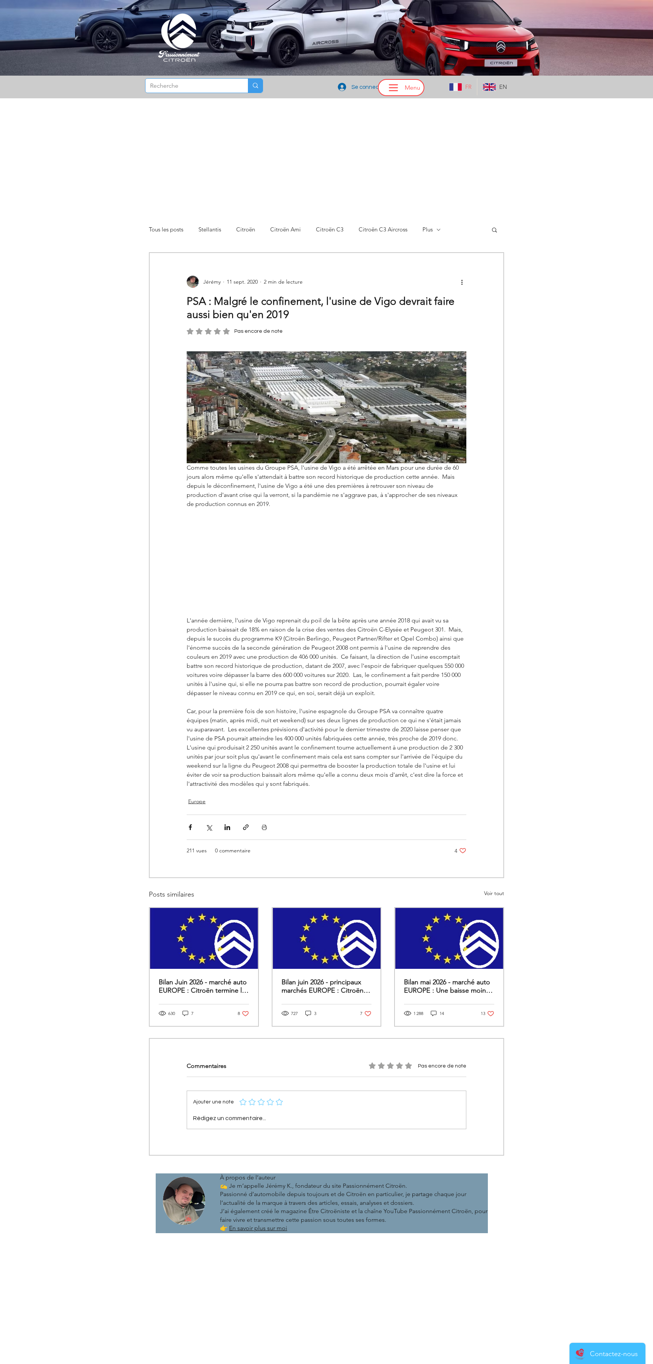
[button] (326, 750)
